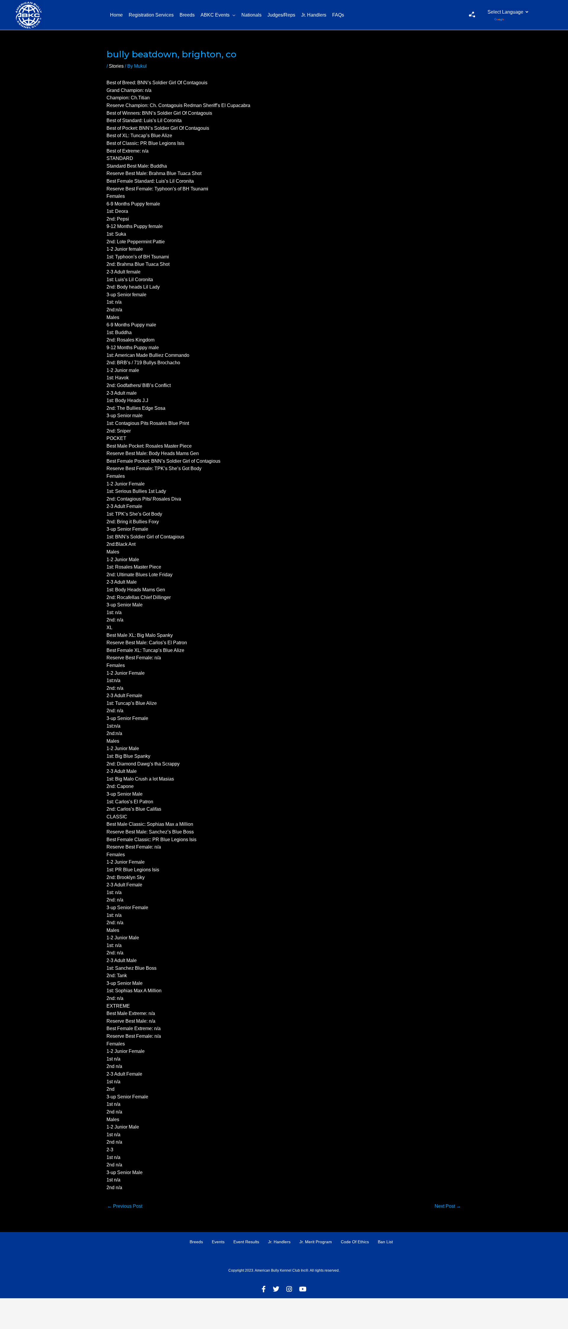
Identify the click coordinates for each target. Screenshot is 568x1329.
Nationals (251, 14)
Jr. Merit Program (315, 1241)
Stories (116, 66)
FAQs (338, 14)
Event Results (246, 1241)
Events (218, 1241)
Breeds (187, 14)
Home (116, 14)
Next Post (448, 1206)
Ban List (385, 1241)
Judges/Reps (281, 14)
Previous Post (124, 1206)
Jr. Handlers (313, 14)
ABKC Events (215, 14)
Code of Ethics (355, 1241)
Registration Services (151, 14)
